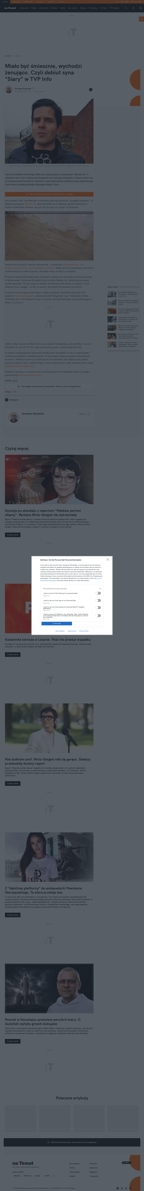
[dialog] (72, 595)
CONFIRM (57, 623)
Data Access (72, 631)
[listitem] (72, 588)
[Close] (108, 560)
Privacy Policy (84, 631)
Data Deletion (60, 631)
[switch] (98, 593)
